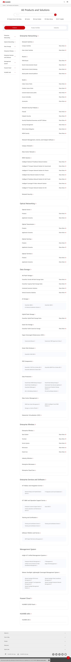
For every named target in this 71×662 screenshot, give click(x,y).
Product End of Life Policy (15, 19)
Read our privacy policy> (41, 660)
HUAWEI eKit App (12, 654)
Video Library (49, 19)
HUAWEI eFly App (24, 654)
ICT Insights (61, 19)
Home (4, 5)
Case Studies (38, 19)
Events (28, 19)
